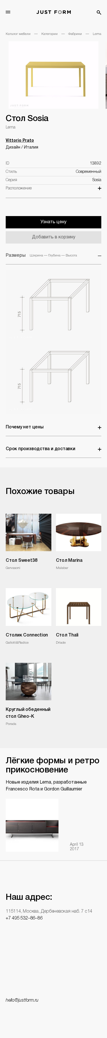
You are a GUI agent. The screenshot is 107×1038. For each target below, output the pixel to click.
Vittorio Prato (20, 141)
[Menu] (8, 12)
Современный (88, 172)
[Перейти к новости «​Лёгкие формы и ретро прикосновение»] (32, 825)
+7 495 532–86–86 (24, 918)
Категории (49, 33)
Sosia (96, 180)
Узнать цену (53, 222)
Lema (97, 33)
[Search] (99, 12)
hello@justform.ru (22, 1001)
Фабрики (75, 33)
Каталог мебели (18, 33)
